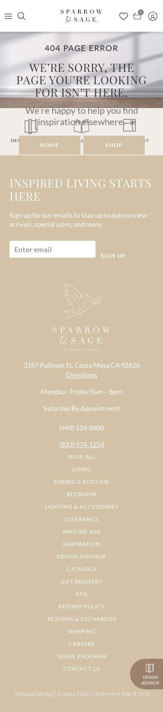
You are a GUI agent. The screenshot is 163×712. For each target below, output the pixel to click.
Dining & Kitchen (81, 481)
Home (49, 145)
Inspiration (81, 544)
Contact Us (81, 669)
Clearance (81, 519)
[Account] (154, 16)
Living (81, 469)
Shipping (82, 631)
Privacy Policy (74, 693)
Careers (81, 644)
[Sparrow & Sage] (81, 15)
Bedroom (82, 494)
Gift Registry (81, 581)
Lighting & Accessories (81, 506)
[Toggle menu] (8, 16)
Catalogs (81, 569)
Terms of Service (33, 693)
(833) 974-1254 (81, 444)
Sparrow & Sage (113, 693)
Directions (81, 375)
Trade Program (81, 656)
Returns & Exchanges (81, 619)
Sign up (113, 255)
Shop (113, 145)
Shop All (82, 457)
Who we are (82, 531)
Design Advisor (81, 556)
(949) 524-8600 (81, 428)
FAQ (82, 594)
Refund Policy (81, 606)
